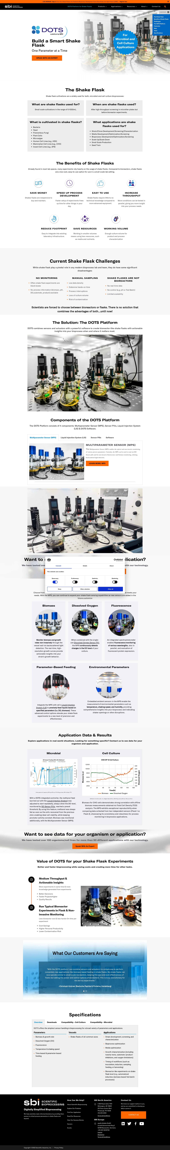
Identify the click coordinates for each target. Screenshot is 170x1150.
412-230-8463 (102, 1113)
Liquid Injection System (57, 801)
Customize (157, 26)
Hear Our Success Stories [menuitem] (75, 1120)
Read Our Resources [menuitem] (73, 1116)
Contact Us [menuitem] (156, 6)
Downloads (52, 1022)
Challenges (157, 21)
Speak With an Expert (47, 58)
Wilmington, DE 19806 (105, 1106)
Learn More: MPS (97, 463)
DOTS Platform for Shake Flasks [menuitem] (80, 6)
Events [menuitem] (69, 1128)
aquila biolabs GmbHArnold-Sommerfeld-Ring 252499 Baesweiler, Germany (107, 1125)
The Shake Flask (159, 17)
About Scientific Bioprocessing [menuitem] (77, 1104)
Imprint (100, 1132)
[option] (85, 978)
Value (155, 30)
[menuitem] (101, 6)
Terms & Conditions (104, 1116)
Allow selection (85, 589)
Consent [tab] (58, 566)
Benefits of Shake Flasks (161, 19)
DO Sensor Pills (48, 806)
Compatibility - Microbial (101, 1022)
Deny (59, 589)
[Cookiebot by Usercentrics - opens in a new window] (115, 560)
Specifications (158, 33)
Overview (38, 1022)
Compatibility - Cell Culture (73, 1022)
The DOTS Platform (159, 24)
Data (155, 28)
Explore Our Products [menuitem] (74, 1108)
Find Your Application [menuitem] (74, 1112)
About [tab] (112, 566)
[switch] (75, 582)
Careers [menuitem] (69, 1124)
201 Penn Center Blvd (104, 1108)
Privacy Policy (58, 1148)
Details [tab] (85, 566)
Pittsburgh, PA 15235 (104, 1111)
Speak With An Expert (85, 846)
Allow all (110, 589)
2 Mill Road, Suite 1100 (105, 1104)
